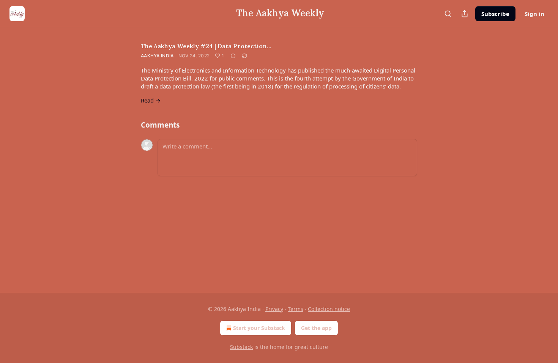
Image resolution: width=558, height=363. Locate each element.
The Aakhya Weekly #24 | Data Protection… (206, 46)
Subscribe (495, 13)
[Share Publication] (464, 13)
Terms (295, 308)
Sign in (534, 13)
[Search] (448, 13)
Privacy (274, 308)
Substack (241, 346)
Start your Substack (259, 327)
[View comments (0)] (233, 55)
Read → (151, 100)
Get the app (316, 327)
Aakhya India (157, 55)
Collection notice (329, 308)
